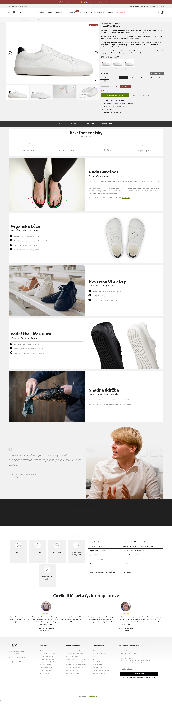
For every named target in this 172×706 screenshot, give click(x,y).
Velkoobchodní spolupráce (102, 670)
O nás (110, 13)
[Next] (96, 53)
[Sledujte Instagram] (12, 662)
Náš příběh (96, 662)
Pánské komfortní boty (47, 659)
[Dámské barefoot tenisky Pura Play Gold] (129, 62)
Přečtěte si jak (150, 677)
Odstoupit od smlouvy (100, 673)
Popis (61, 123)
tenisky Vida (126, 197)
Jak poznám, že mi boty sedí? (76, 659)
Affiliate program (98, 667)
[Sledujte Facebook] (9, 662)
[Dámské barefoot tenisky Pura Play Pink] (117, 62)
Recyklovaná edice (46, 670)
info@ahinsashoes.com (19, 6)
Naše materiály (98, 664)
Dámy (49, 13)
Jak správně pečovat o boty (75, 662)
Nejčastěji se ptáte (72, 673)
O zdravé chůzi (97, 13)
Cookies (86, 698)
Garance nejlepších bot (48, 662)
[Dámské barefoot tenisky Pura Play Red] (106, 62)
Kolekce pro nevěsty (46, 667)
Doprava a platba (72, 656)
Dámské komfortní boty (48, 653)
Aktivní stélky (72, 12)
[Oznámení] (86, 2)
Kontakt (137, 6)
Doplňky (83, 13)
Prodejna (131, 6)
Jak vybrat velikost (157, 6)
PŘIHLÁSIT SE (139, 674)
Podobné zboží (107, 123)
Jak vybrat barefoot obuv (75, 650)
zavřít (8, 2)
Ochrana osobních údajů (74, 667)
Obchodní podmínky (73, 670)
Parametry (75, 123)
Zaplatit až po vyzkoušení (140, 95)
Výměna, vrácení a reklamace (76, 664)
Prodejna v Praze (98, 650)
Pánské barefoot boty (47, 656)
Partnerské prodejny (100, 653)
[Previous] (10, 53)
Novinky (39, 13)
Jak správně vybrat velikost (75, 653)
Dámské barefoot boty (47, 650)
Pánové (59, 13)
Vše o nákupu (145, 6)
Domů (10, 20)
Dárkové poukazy (45, 664)
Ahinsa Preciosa (45, 673)
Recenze (90, 123)
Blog (94, 659)
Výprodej (120, 13)
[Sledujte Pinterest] (16, 662)
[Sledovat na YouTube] (20, 662)
